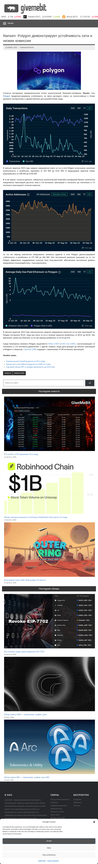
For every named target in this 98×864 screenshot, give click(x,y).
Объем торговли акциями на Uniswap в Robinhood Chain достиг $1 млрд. (36, 517)
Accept (49, 841)
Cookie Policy (42, 861)
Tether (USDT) (54, 344)
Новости (8, 373)
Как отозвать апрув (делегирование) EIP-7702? (24, 652)
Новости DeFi (19, 373)
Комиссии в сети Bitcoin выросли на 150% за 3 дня (28, 364)
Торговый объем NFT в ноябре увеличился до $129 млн (30, 367)
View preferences (49, 855)
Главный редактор (27, 47)
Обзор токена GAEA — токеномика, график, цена (25, 715)
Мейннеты (77, 803)
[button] (94, 822)
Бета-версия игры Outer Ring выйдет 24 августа (25, 580)
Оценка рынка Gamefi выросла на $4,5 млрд (25, 361)
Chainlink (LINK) (30, 350)
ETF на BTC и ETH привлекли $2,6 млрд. (21, 454)
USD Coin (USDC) (69, 344)
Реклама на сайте (57, 812)
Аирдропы (77, 800)
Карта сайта (55, 815)
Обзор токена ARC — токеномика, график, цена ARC (27, 777)
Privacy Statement (53, 861)
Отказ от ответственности (60, 800)
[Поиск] (89, 383)
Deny (49, 848)
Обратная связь (56, 809)
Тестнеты (77, 806)
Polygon (6, 96)
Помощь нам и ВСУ (58, 818)
